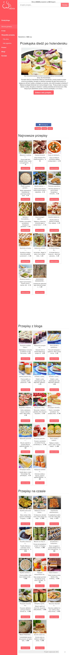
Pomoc (3, 47)
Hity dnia (5, 39)
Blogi (3, 52)
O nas (3, 31)
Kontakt (4, 56)
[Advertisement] (43, 21)
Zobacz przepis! (25, 168)
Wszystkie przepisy (8, 35)
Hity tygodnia (6, 43)
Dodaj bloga (5, 20)
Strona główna (6, 26)
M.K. (57, 652)
